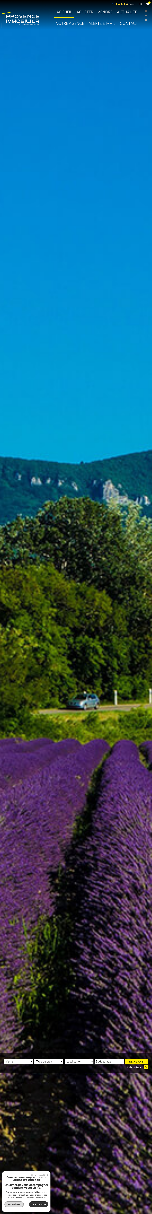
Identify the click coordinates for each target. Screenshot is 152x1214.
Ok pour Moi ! (38, 1204)
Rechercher (136, 1061)
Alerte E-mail (101, 23)
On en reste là (38, 1175)
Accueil (64, 12)
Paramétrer (14, 1204)
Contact (129, 23)
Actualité (127, 12)
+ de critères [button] (137, 1067)
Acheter (84, 12)
